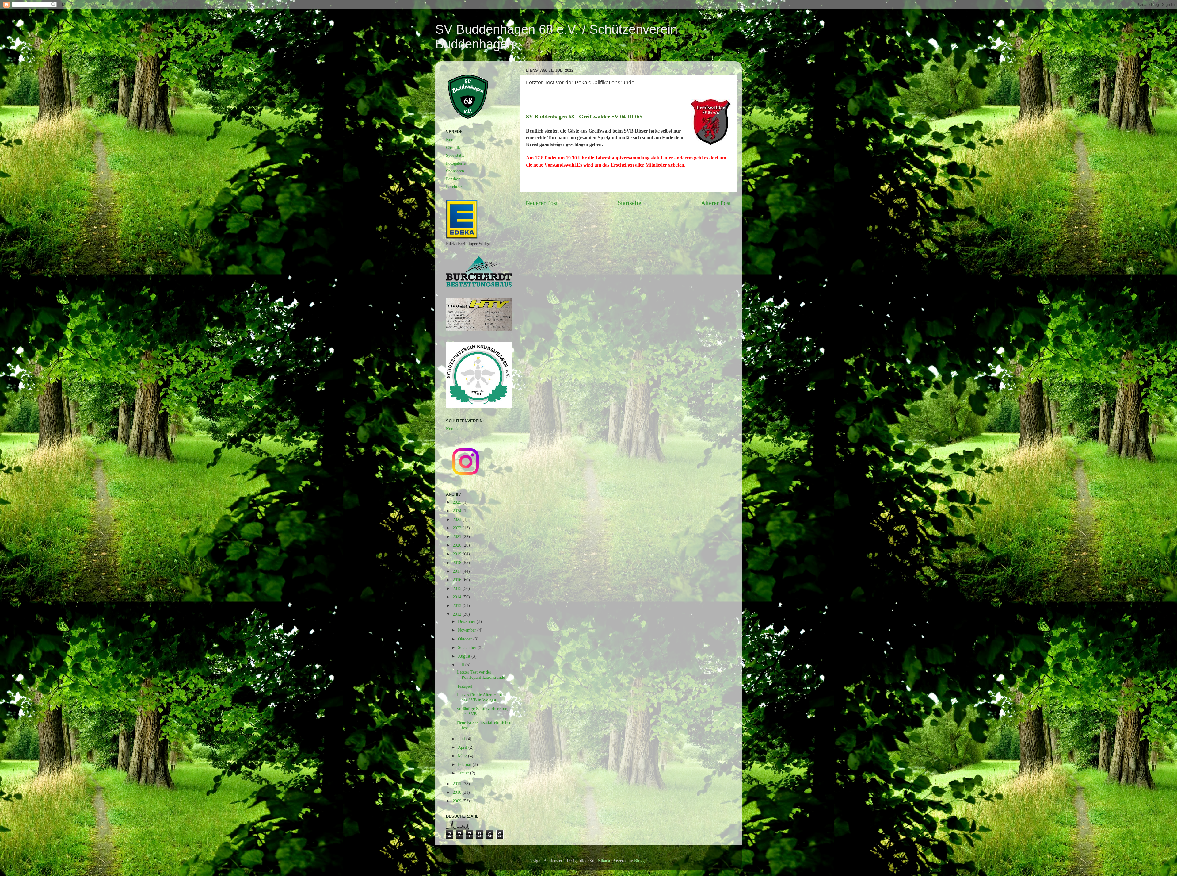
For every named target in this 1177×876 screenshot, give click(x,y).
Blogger (641, 860)
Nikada (604, 860)
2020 (458, 545)
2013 (458, 605)
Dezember (467, 621)
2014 (458, 596)
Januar (464, 772)
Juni (462, 738)
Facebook (454, 186)
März (463, 755)
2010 (458, 792)
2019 (458, 553)
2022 (458, 527)
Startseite (629, 202)
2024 (458, 510)
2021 (458, 536)
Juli (461, 664)
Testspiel (464, 686)
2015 (458, 588)
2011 (458, 783)
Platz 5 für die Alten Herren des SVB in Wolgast (481, 697)
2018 (458, 562)
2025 (458, 502)
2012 (458, 614)
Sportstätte (455, 155)
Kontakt (453, 139)
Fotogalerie (456, 163)
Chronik (453, 147)
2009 (458, 800)
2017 (458, 571)
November (467, 630)
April (463, 747)
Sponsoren (455, 170)
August (464, 656)
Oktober (465, 638)
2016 (458, 579)
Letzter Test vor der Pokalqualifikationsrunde (481, 675)
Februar (465, 764)
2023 (458, 519)
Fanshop (453, 178)
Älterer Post (716, 202)
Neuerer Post (542, 202)
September (468, 647)
